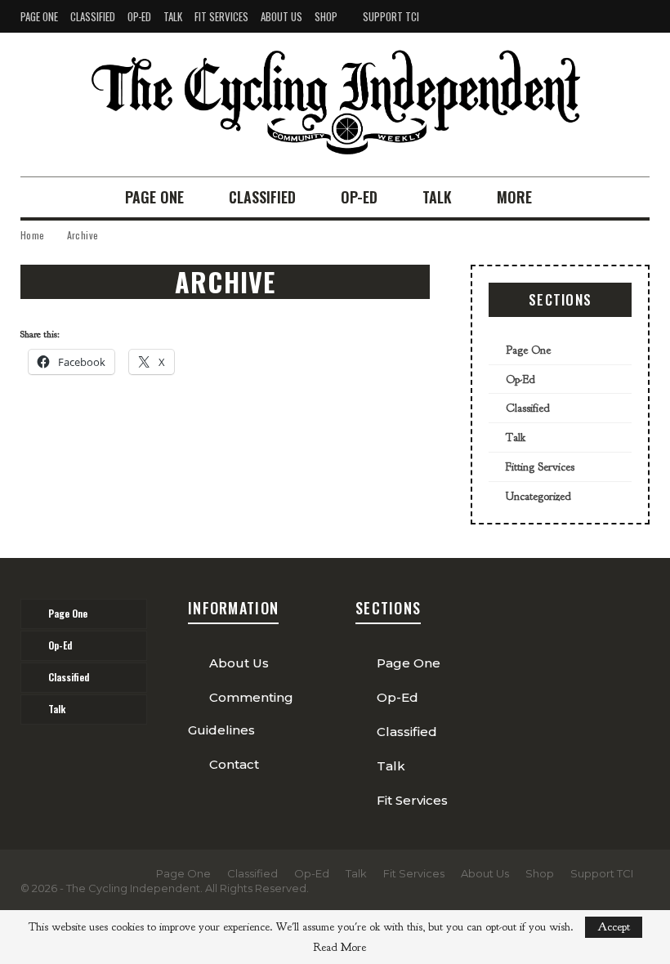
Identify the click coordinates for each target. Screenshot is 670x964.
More (514, 197)
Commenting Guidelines (240, 714)
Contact (234, 764)
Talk (172, 16)
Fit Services (221, 16)
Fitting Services (540, 467)
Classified (92, 16)
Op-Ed (139, 16)
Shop (326, 16)
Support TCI (391, 16)
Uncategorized (538, 496)
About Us (281, 16)
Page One (39, 16)
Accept (613, 927)
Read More (339, 947)
